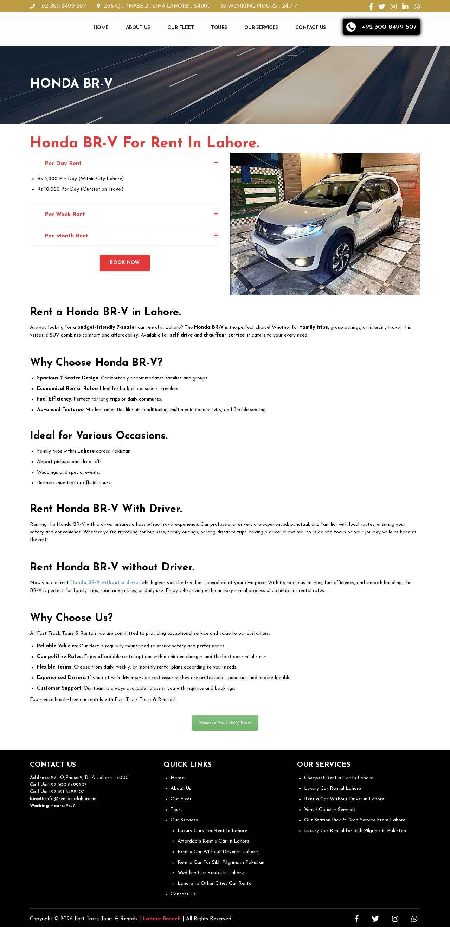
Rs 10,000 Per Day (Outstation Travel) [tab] (80, 189)
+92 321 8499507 (65, 791)
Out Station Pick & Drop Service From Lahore (354, 820)
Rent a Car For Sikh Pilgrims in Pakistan (221, 862)
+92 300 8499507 (66, 784)
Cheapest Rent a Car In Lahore (338, 778)
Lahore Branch (162, 919)
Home (101, 28)
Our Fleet (180, 28)
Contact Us (310, 28)
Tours (219, 28)
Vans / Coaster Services (329, 809)
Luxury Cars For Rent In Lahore (212, 830)
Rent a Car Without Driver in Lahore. (218, 852)
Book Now (125, 263)
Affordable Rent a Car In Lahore (213, 841)
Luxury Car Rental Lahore (332, 788)
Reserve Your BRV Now (225, 722)
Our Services (261, 28)
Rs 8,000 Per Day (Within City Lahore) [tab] (80, 178)
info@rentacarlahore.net (71, 799)
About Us (138, 28)
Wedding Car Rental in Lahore (211, 873)
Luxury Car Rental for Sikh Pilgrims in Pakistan (355, 830)
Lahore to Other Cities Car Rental (215, 883)
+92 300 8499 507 (62, 5)
